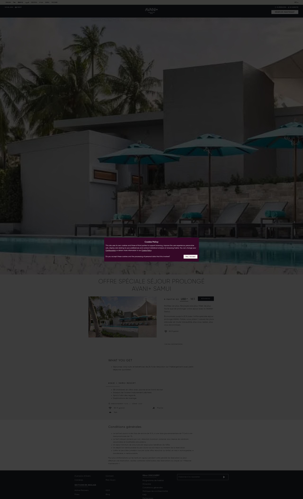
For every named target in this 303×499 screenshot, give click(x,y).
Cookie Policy (146, 250)
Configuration (111, 250)
